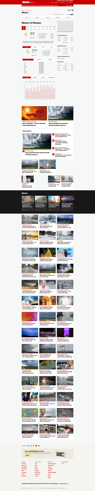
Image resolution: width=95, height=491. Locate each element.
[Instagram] (33, 445)
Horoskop (37, 470)
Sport (29, 5)
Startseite (23, 10)
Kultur (36, 467)
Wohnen (49, 470)
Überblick (26, 17)
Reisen (49, 476)
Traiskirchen (59, 40)
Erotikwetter (50, 59)
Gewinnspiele (51, 465)
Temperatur (26, 77)
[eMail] (72, 10)
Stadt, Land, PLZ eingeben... (58, 12)
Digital (36, 469)
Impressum (24, 488)
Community (47, 5)
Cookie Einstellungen (61, 488)
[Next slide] (73, 199)
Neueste (70, 5)
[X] (31, 445)
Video (67, 5)
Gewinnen (52, 5)
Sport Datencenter (52, 463)
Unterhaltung (41, 5)
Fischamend (59, 39)
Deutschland (24, 467)
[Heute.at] (25, 2)
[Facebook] (68, 10)
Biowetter (68, 17)
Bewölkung (43, 77)
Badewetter (47, 17)
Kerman (58, 68)
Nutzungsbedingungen (52, 488)
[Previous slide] (22, 199)
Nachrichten (24, 469)
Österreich (24, 5)
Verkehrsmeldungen (52, 472)
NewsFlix (63, 463)
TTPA (37, 488)
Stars (36, 463)
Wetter (25, 12)
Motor (49, 474)
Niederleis (58, 37)
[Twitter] (70, 10)
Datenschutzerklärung (43, 488)
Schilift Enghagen (60, 65)
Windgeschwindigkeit (51, 77)
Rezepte (49, 467)
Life (37, 5)
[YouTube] (39, 445)
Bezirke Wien (58, 17)
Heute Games (37, 472)
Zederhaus (59, 49)
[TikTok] (36, 445)
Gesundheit (50, 469)
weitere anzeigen (65, 42)
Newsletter (24, 476)
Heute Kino (37, 474)
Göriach (58, 51)
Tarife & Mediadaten (30, 488)
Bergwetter (37, 17)
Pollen (28, 59)
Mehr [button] (56, 5)
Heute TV (37, 476)
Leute (36, 465)
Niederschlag (35, 77)
